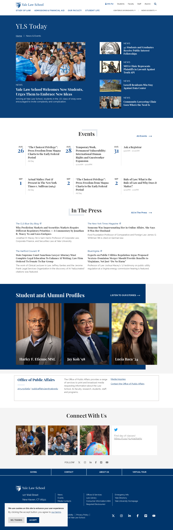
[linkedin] (91, 462)
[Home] (30, 5)
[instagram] (85, 462)
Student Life (92, 10)
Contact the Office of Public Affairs (127, 384)
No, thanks (16, 520)
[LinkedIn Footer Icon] (129, 516)
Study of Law (23, 10)
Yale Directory (121, 498)
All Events (142, 136)
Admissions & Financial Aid (49, 10)
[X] (79, 462)
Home (19, 36)
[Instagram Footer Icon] (121, 516)
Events (61, 498)
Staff (139, 4)
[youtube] (107, 462)
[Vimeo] (101, 462)
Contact (68, 472)
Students (120, 4)
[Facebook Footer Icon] (137, 516)
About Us (104, 472)
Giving (33, 472)
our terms (56, 512)
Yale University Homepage (126, 501)
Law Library (91, 498)
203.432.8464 (24, 388)
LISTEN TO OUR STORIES (123, 295)
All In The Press (139, 212)
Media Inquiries (118, 379)
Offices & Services (94, 495)
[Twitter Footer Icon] (113, 516)
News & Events (148, 10)
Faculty (131, 4)
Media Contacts (64, 501)
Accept (33, 520)
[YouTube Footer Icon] (153, 516)
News (60, 495)
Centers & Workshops (123, 10)
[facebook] (96, 462)
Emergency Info (122, 495)
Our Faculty (75, 10)
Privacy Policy (82, 515)
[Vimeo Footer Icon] (145, 516)
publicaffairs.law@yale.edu (45, 388)
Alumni (147, 4)
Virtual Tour (139, 472)
